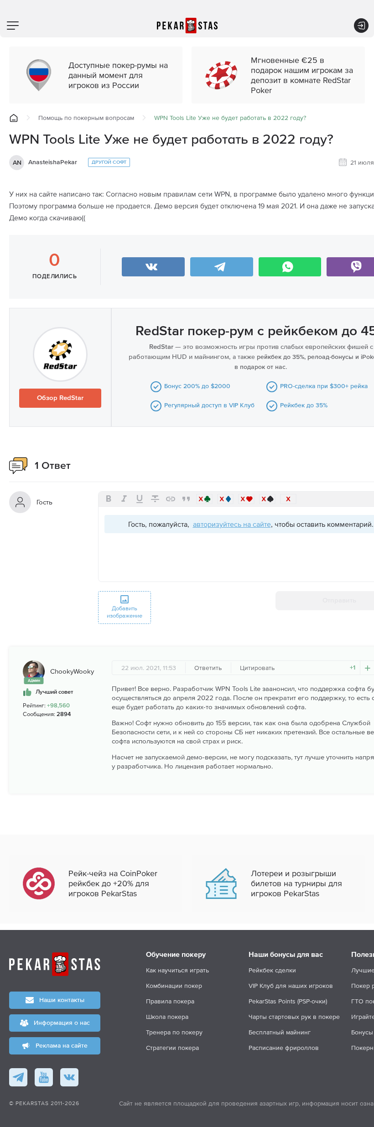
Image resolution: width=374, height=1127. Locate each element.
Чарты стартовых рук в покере (294, 1016)
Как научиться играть (177, 970)
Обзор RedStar (60, 398)
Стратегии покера (172, 1047)
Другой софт (109, 162)
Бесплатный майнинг (280, 1032)
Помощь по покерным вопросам (86, 117)
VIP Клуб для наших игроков (291, 985)
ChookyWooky (72, 671)
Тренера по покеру (174, 1032)
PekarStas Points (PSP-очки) (288, 1001)
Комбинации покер (174, 985)
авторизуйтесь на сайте (232, 524)
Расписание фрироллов (284, 1047)
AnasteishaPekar (52, 162)
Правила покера (170, 1001)
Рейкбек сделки (272, 970)
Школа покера (167, 1016)
